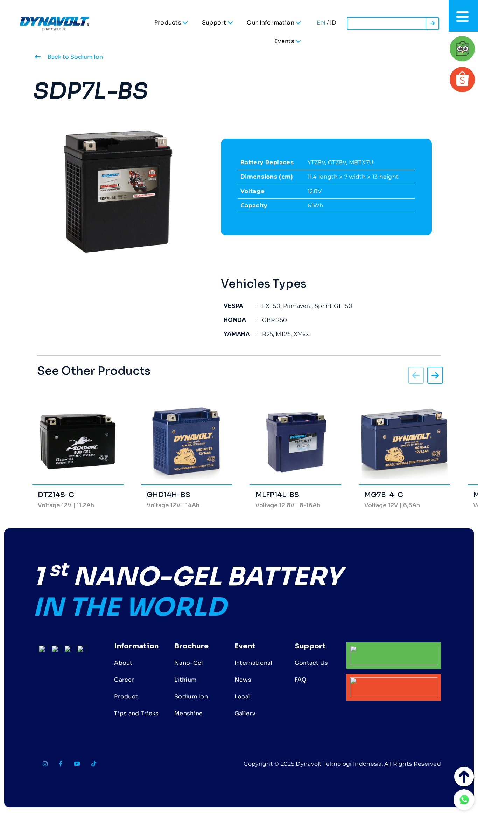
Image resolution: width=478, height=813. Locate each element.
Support (215, 22)
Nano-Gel (188, 663)
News (242, 679)
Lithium (185, 679)
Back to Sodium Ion (74, 57)
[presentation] (435, 376)
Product (126, 696)
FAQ (301, 679)
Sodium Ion (191, 696)
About (123, 663)
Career (124, 679)
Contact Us (311, 663)
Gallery (244, 713)
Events (285, 41)
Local (242, 696)
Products (168, 22)
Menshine (188, 713)
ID (333, 22)
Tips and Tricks (136, 713)
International (253, 663)
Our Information (271, 22)
